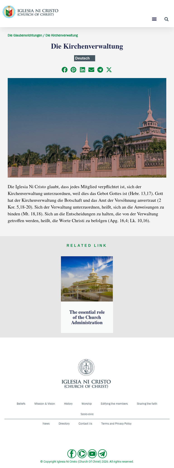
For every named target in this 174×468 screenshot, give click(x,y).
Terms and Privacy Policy (116, 423)
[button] (154, 19)
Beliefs (21, 404)
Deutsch (82, 58)
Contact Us (85, 423)
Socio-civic (87, 414)
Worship (87, 404)
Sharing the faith (147, 404)
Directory (64, 423)
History (68, 404)
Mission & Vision (44, 404)
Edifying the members (114, 404)
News (46, 423)
